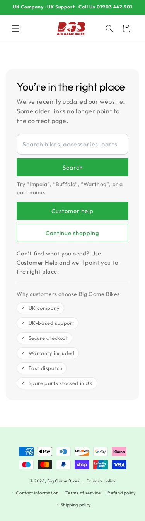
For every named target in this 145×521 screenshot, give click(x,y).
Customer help (72, 211)
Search (73, 167)
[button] (15, 28)
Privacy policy (101, 481)
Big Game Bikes (63, 481)
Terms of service (83, 493)
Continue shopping (72, 233)
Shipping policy (76, 505)
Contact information (37, 493)
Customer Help (37, 262)
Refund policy (121, 493)
